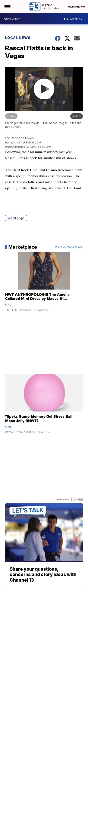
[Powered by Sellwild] (76, 499)
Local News (18, 37)
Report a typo (16, 218)
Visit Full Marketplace (69, 246)
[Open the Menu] (7, 6)
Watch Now (75, 6)
